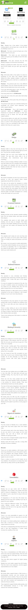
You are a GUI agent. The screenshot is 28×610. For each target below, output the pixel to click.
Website (7, 15)
